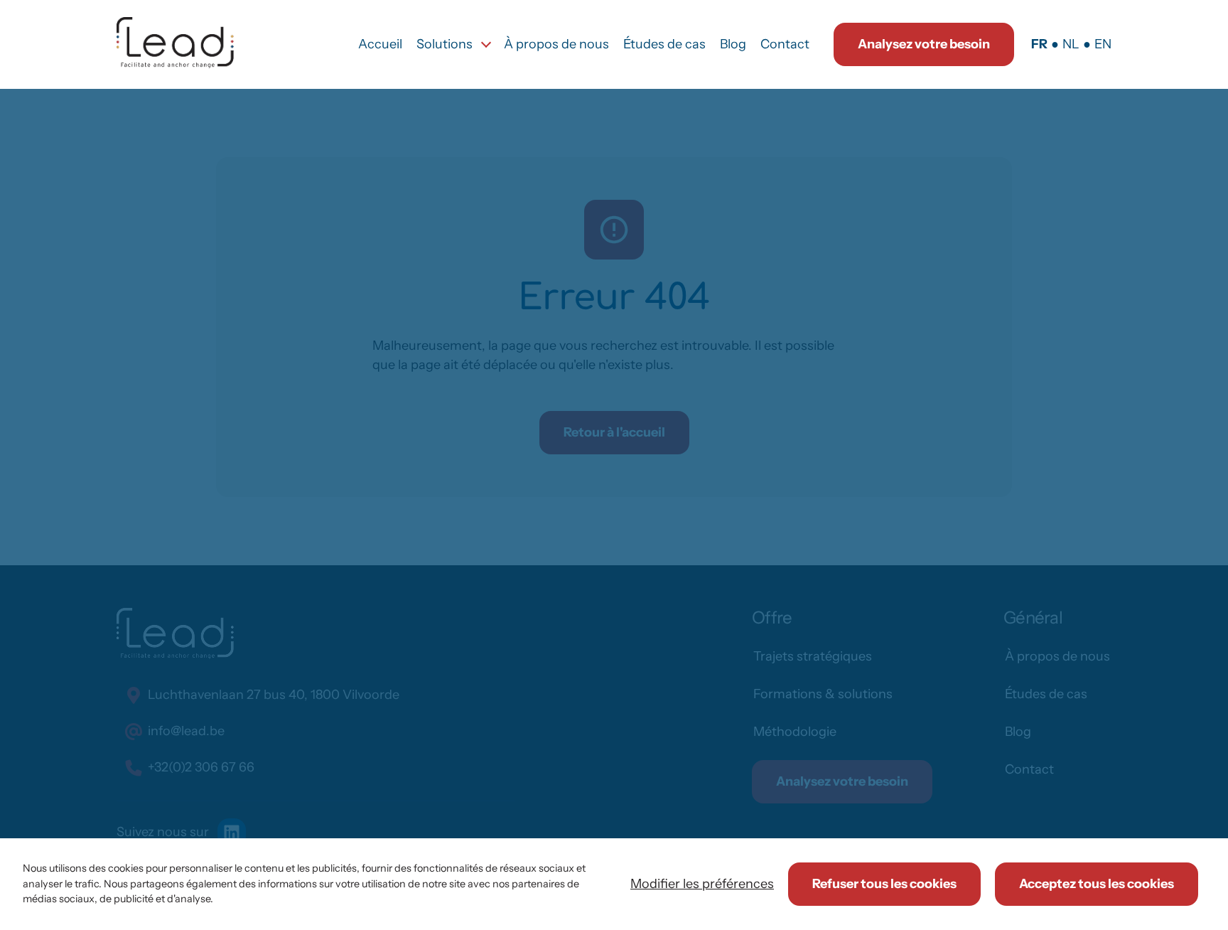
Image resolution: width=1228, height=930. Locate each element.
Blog (733, 44)
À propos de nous (556, 44)
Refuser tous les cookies (884, 884)
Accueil (380, 44)
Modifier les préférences (702, 884)
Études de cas (664, 44)
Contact (784, 44)
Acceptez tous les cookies (1096, 884)
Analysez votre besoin (924, 44)
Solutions (444, 44)
